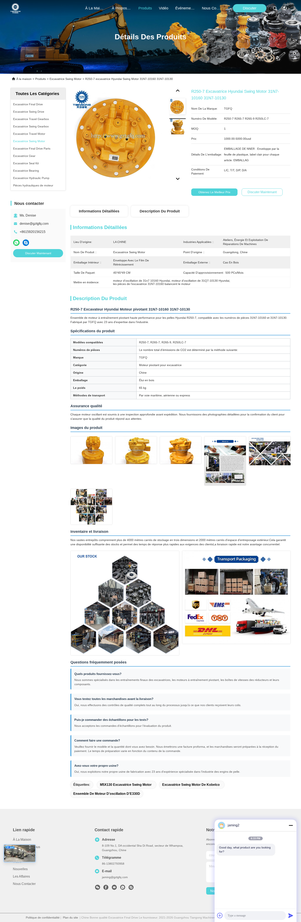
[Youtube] (114, 888)
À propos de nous (121, 8)
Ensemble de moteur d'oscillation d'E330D (106, 793)
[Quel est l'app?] (16, 242)
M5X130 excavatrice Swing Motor (126, 784)
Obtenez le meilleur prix (214, 192)
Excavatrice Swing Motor (65, 79)
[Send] (290, 915)
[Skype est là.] (25, 242)
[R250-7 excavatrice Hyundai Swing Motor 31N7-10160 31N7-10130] (117, 135)
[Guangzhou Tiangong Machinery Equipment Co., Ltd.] (15, 8)
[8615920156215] (123, 888)
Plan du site (70, 917)
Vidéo (17, 861)
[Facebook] (106, 888)
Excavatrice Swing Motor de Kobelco (191, 784)
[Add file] (220, 915)
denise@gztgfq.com (34, 223)
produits (145, 8)
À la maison (95, 8)
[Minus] (290, 825)
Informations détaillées (99, 211)
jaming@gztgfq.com (115, 877)
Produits (40, 79)
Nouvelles (20, 869)
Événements (185, 8)
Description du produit (160, 211)
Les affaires (21, 876)
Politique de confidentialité (43, 917)
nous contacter (212, 8)
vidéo (163, 8)
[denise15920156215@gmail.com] (131, 888)
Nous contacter (24, 884)
